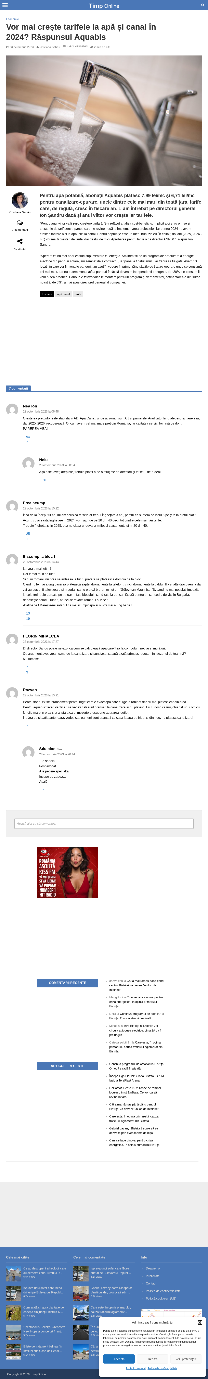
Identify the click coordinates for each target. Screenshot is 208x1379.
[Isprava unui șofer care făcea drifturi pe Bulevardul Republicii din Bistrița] (13, 1293)
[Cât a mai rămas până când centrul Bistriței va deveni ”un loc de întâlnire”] (81, 1351)
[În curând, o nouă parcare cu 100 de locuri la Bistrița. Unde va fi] (81, 1332)
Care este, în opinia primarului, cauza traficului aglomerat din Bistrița (135, 1047)
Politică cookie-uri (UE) (161, 1298)
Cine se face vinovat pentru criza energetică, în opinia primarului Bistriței (136, 1002)
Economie (12, 19)
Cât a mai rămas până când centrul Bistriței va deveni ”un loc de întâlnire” (136, 985)
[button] (200, 1322)
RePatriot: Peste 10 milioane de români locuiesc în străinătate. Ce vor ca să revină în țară (135, 1092)
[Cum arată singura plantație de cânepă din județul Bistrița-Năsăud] (13, 1312)
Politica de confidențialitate (162, 1368)
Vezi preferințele (186, 1359)
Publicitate (152, 1276)
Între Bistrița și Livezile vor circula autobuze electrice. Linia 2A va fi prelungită (135, 1030)
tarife (78, 294)
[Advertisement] (121, 341)
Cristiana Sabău (50, 47)
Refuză (152, 1359)
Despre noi (153, 1268)
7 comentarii (20, 229)
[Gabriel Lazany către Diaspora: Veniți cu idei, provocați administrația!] (81, 1293)
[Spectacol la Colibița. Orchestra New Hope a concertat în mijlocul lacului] (13, 1332)
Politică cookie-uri (136, 1368)
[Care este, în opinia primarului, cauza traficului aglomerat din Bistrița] (81, 1312)
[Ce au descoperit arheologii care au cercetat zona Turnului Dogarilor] (13, 1273)
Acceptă (119, 1359)
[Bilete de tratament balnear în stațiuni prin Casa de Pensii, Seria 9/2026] (13, 1351)
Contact (151, 1283)
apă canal (63, 294)
